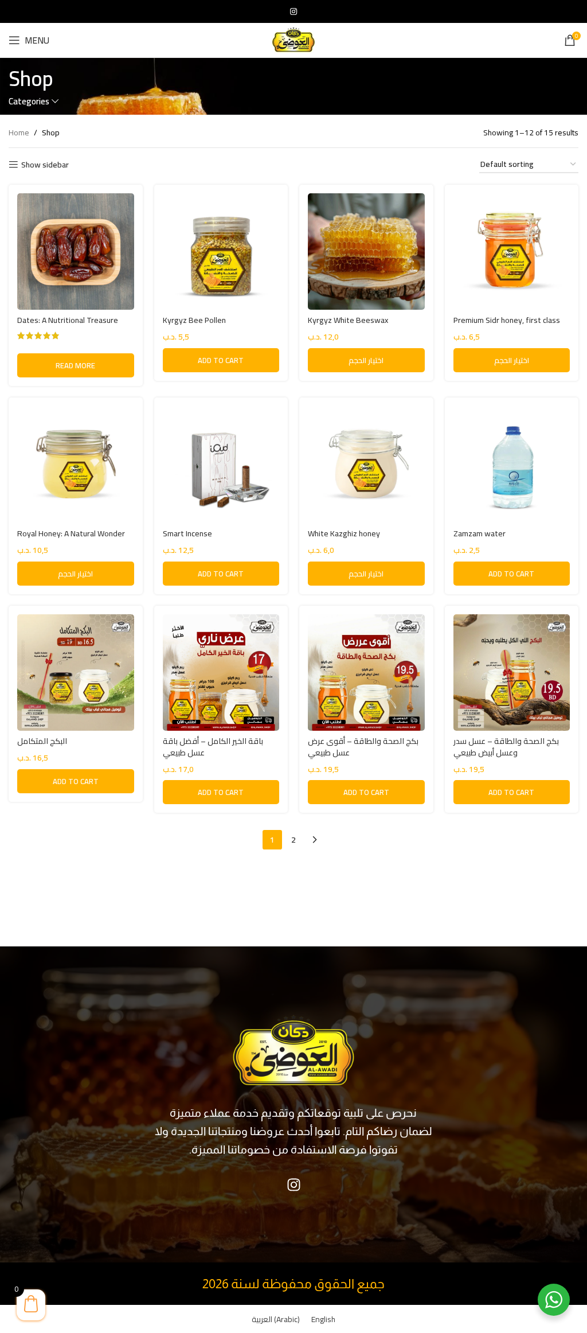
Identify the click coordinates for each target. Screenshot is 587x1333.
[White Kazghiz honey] (366, 464)
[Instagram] (293, 1184)
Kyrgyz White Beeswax (348, 320)
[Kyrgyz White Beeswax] (366, 251)
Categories (29, 101)
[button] (221, 360)
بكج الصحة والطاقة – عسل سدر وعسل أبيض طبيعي (506, 747)
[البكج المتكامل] (75, 672)
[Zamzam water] (511, 464)
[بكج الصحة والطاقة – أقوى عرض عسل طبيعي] (366, 672)
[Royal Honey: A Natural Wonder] (75, 464)
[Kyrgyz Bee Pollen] (221, 251)
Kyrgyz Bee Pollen (194, 320)
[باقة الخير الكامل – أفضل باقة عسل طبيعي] (221, 672)
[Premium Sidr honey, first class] (511, 251)
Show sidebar (45, 165)
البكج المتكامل (42, 741)
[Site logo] (293, 39)
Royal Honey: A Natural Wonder (71, 533)
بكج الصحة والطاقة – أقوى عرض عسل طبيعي (363, 747)
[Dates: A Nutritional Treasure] (75, 251)
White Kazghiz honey (344, 533)
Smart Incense (187, 533)
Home (19, 132)
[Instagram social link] (293, 12)
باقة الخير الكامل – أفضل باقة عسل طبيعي (213, 747)
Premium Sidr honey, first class (506, 320)
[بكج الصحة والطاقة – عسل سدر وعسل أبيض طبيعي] (511, 672)
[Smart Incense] (221, 464)
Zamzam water (479, 533)
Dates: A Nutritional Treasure (67, 320)
